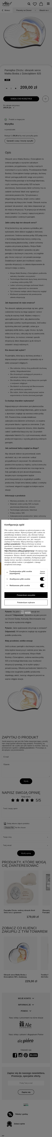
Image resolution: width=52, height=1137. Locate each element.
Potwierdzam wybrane (26, 602)
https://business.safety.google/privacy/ (19, 551)
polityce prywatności (12, 544)
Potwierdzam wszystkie (26, 595)
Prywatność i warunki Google (15, 549)
